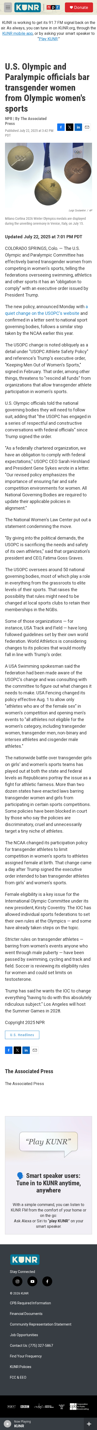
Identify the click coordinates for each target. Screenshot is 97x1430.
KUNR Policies (20, 1367)
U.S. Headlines (22, 1035)
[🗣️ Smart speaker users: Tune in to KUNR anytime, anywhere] (48, 1140)
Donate (81, 7)
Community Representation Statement (40, 1324)
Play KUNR (48, 39)
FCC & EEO (18, 1377)
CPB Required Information (30, 1303)
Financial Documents (26, 1314)
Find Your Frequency (26, 1356)
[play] (7, 1423)
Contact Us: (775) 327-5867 (31, 1346)
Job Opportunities (24, 1335)
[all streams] (90, 1424)
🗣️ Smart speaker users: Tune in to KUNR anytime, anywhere (48, 1183)
